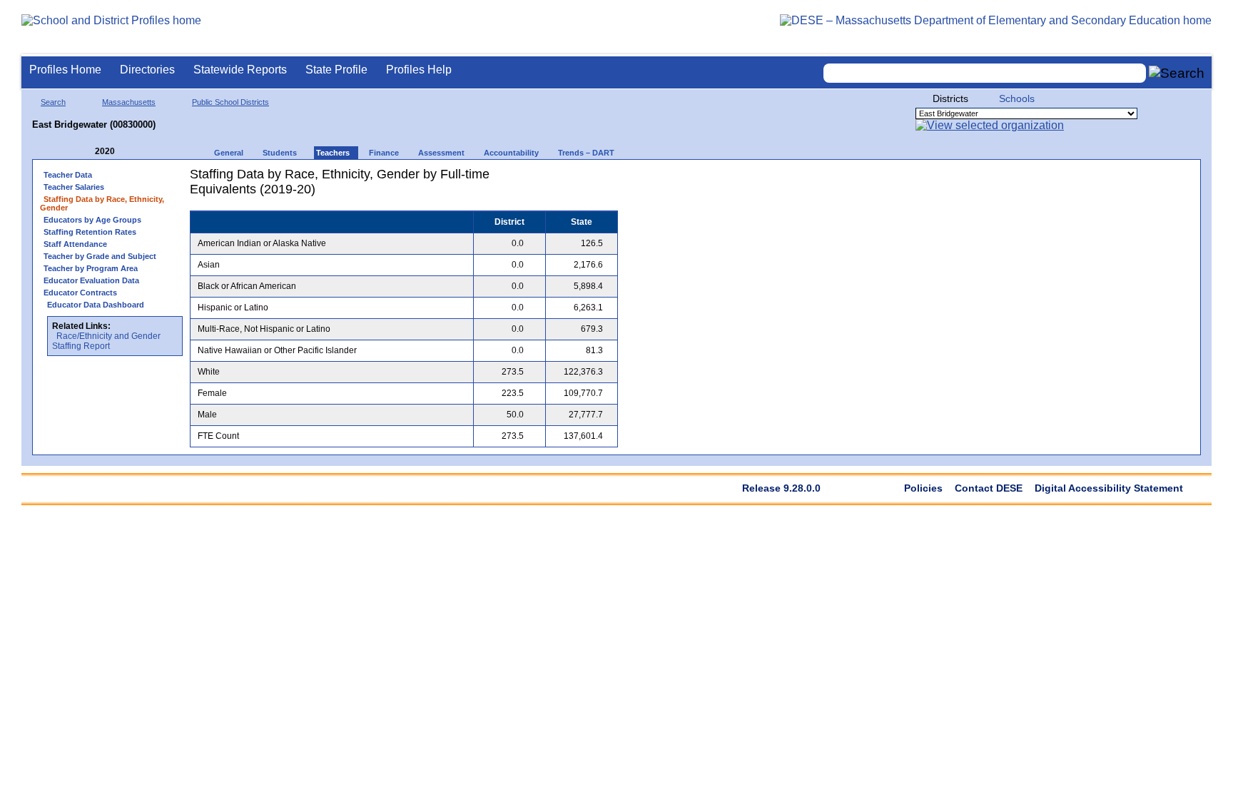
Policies (923, 488)
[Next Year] (134, 151)
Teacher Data (68, 175)
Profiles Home (65, 70)
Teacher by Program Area (91, 268)
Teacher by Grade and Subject (100, 256)
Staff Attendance (75, 244)
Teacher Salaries (74, 187)
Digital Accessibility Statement (1109, 488)
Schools (1017, 98)
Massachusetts (129, 102)
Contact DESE (989, 488)
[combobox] (984, 73)
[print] (529, 179)
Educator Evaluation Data (91, 280)
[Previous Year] (85, 151)
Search (53, 102)
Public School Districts (230, 102)
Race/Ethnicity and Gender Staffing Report (106, 341)
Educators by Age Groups (92, 219)
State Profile (336, 70)
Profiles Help (419, 70)
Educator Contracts (80, 292)
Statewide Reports (240, 70)
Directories (147, 70)
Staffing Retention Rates (90, 232)
